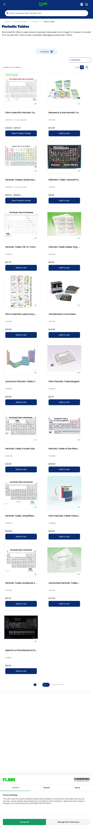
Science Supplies (20, 22)
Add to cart (64, 133)
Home (7, 22)
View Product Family (21, 133)
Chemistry (35, 22)
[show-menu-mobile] (4, 4)
